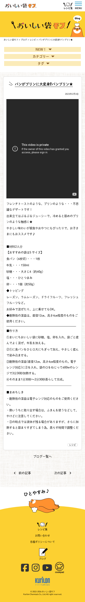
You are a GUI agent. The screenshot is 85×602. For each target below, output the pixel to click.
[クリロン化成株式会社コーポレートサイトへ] (42, 578)
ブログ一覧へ (42, 456)
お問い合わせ (42, 535)
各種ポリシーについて (42, 542)
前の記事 (24, 473)
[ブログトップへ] (42, 13)
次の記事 (60, 473)
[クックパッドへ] (59, 563)
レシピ (72, 445)
